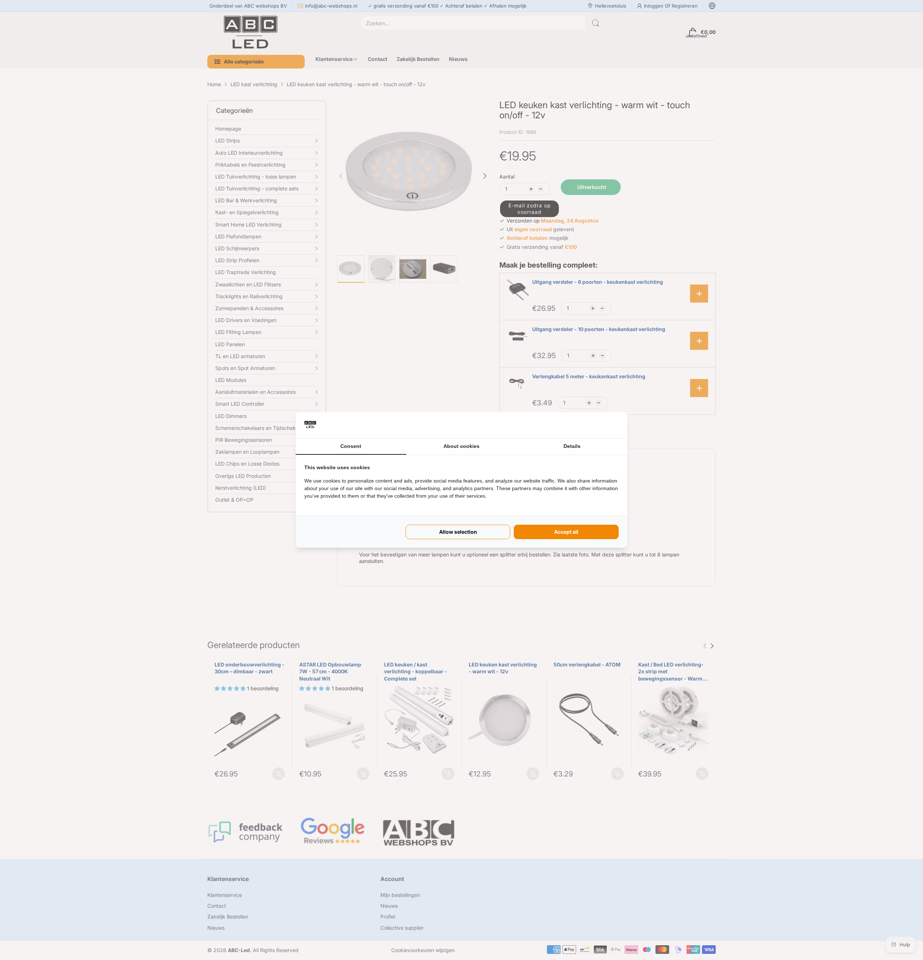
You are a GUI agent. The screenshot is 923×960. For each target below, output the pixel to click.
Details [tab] (572, 446)
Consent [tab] (350, 446)
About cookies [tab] (461, 446)
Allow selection (458, 532)
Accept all (566, 532)
